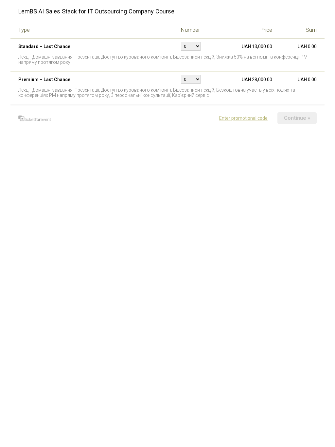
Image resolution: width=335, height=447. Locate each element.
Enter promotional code (243, 118)
